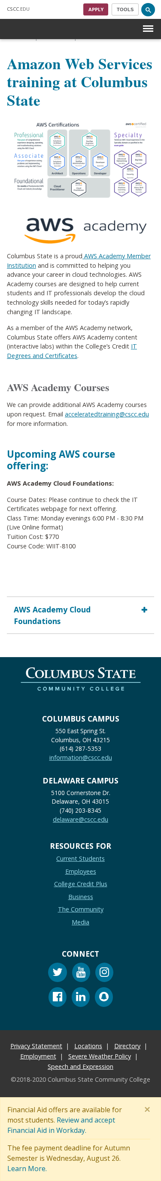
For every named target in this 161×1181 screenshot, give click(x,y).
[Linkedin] (80, 998)
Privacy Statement (36, 1046)
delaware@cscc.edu (80, 819)
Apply (95, 9)
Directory (127, 1046)
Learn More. (27, 1168)
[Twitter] (57, 974)
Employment (38, 1056)
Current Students (80, 858)
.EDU (18, 9)
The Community (80, 909)
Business (80, 897)
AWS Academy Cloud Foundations (52, 615)
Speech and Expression (80, 1066)
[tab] (80, 615)
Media (80, 922)
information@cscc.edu (80, 757)
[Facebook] (57, 998)
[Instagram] (104, 974)
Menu (148, 21)
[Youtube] (81, 974)
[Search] (148, 9)
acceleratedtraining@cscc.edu (107, 414)
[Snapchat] (104, 998)
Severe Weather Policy (99, 1056)
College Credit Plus (80, 884)
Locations (88, 1046)
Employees (80, 871)
